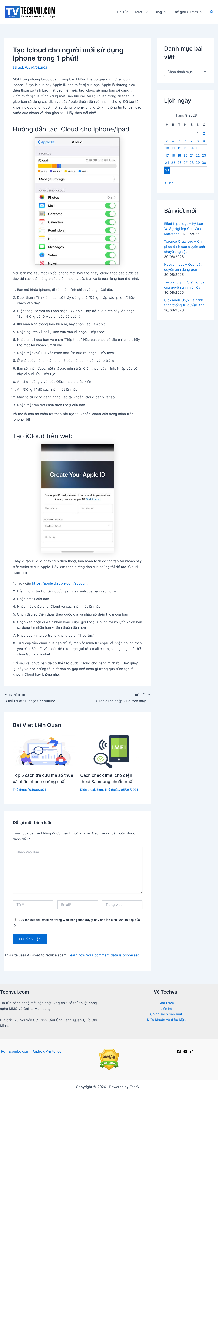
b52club (109, 1092)
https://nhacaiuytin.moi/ (68, 1115)
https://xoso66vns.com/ (21, 1266)
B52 (32, 1300)
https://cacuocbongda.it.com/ (79, 1283)
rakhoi (209, 1199)
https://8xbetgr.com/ (88, 1137)
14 (192, 148)
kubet (189, 1204)
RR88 (109, 1221)
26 (179, 163)
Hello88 (124, 1260)
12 (179, 148)
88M (32, 1227)
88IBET (96, 1277)
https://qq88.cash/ (71, 1131)
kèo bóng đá (43, 1098)
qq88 (45, 1204)
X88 (126, 1215)
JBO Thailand (166, 1126)
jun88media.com (101, 1260)
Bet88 (113, 1137)
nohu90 (60, 1165)
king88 (175, 1204)
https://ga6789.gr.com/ (194, 1159)
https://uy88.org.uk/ (57, 1232)
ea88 (166, 1137)
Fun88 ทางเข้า (13, 1199)
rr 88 (33, 1171)
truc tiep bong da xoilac (68, 1092)
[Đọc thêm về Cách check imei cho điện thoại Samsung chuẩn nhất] (111, 751)
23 (204, 155)
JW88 (66, 1277)
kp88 (46, 1137)
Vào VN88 (131, 1176)
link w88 (63, 1182)
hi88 (194, 1092)
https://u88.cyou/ (174, 1221)
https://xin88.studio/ (19, 1244)
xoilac (124, 1103)
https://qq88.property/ (154, 1159)
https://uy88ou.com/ (21, 1232)
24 (167, 163)
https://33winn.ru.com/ (35, 1288)
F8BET (186, 1103)
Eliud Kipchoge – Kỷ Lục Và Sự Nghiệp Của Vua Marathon (183, 228)
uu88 (133, 1171)
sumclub (112, 1283)
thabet (127, 1283)
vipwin (194, 1210)
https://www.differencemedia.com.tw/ (139, 1300)
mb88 (33, 1221)
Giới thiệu (166, 1003)
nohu (113, 1143)
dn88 (10, 1215)
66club (138, 1098)
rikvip (74, 1103)
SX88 (38, 1210)
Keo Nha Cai (156, 1294)
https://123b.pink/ (112, 1238)
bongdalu (142, 1316)
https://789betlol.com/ (34, 1131)
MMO (139, 12)
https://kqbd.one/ (32, 1115)
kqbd (43, 1126)
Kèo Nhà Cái (146, 1154)
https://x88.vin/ (89, 1232)
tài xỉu (56, 1126)
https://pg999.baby (159, 1092)
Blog (158, 12)
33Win (152, 1165)
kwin (120, 1244)
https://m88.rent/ (199, 1244)
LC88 (212, 1098)
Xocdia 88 (135, 1294)
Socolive (149, 1182)
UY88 (36, 1215)
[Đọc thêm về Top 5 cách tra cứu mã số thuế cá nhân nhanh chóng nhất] (44, 751)
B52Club (167, 1165)
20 (185, 155)
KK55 (50, 1154)
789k (6, 1283)
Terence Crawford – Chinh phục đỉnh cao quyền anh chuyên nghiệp (185, 246)
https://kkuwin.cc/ (180, 1249)
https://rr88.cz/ (51, 1227)
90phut (14, 1204)
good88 (29, 1255)
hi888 (101, 1300)
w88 (166, 1187)
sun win (201, 1103)
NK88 (88, 1143)
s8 (118, 1215)
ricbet (97, 1126)
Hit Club (7, 1249)
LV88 (106, 1159)
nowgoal (54, 1120)
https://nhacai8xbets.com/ (180, 1154)
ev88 (57, 1322)
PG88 (73, 1165)
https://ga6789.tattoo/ (147, 1238)
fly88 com (18, 1171)
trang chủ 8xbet (15, 1272)
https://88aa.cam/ (80, 1238)
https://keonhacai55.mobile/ (113, 1109)
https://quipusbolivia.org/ (69, 1244)
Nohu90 (175, 1305)
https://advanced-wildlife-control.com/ (70, 1255)
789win (171, 1199)
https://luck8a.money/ (88, 1272)
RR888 (127, 1159)
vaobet (198, 1165)
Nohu (54, 1316)
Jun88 (206, 1092)
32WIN (96, 1221)
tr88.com (48, 1294)
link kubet (188, 1126)
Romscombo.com (15, 1051)
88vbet (59, 1221)
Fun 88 (79, 1316)
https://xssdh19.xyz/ (29, 1311)
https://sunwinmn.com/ (158, 1171)
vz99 (57, 1204)
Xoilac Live (115, 1305)
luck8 (160, 1255)
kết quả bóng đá (138, 1249)
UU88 (45, 1171)
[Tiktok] (192, 1051)
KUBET (147, 1322)
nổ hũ (29, 1193)
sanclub (133, 1244)
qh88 (159, 1249)
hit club (185, 1272)
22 (198, 155)
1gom (111, 1187)
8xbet (128, 1154)
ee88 (66, 1249)
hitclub (164, 1120)
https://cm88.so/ (180, 1143)
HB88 (137, 1260)
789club (25, 1148)
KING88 (13, 1255)
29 (198, 163)
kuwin (149, 1305)
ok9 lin (62, 1098)
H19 (109, 1311)
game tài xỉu (114, 1294)
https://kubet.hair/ (168, 1244)
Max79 (207, 1187)
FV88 (181, 1210)
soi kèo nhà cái (55, 1187)
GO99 (184, 1199)
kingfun (76, 1300)
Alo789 (179, 1187)
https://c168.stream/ (136, 1143)
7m (193, 1098)
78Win (156, 1148)
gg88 (157, 1210)
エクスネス (194, 1283)
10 (167, 148)
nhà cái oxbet (29, 1182)
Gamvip (71, 1120)
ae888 (9, 1288)
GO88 (150, 1260)
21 (192, 155)
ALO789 (52, 1210)
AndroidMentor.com (49, 1051)
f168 (39, 1103)
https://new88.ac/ (44, 1249)
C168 (106, 1171)
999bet (98, 1244)
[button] (146, 11)
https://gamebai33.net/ (20, 1137)
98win (134, 1311)
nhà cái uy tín (14, 1300)
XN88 (53, 1311)
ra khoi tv (25, 1092)
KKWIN (82, 1221)
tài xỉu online (93, 1187)
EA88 (169, 1210)
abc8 (113, 1272)
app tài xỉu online (200, 1137)
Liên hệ (166, 1008)
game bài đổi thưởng (186, 1316)
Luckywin (61, 1137)
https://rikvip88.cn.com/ (140, 1227)
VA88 (198, 1272)
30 (204, 163)
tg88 (160, 1143)
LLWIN (204, 1126)
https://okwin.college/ (76, 1266)
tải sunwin (131, 1182)
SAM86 (103, 1266)
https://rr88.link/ (13, 1165)
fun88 (123, 1092)
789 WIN (96, 1311)
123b (6, 1143)
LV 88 (22, 1249)
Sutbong (38, 1272)
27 (186, 163)
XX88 (71, 1227)
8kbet (15, 1103)
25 (173, 163)
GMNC (11, 1148)
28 (191, 163)
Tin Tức (122, 12)
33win (116, 1204)
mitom (41, 1092)
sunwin (192, 1120)
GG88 (207, 1193)
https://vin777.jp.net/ (23, 1109)
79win (208, 1305)
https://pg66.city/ (27, 1143)
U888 (34, 1165)
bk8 (110, 1244)
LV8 (71, 1221)
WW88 (124, 1277)
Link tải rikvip (48, 1277)
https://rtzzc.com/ (103, 1227)
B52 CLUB (205, 1143)
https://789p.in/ (64, 1260)
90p (202, 1098)
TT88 (116, 1266)
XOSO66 (45, 1300)
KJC (16, 1283)
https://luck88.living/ (201, 1227)
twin (42, 1244)
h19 (124, 1255)
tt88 (40, 1193)
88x (142, 1131)
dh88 (62, 1193)
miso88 (130, 1266)
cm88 (51, 1305)
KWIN (160, 1322)
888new (71, 1322)
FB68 (95, 1092)
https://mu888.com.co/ (98, 1120)
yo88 (213, 1249)
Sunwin (123, 1126)
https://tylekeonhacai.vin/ (23, 1120)
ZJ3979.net (142, 1277)
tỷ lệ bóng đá (169, 1288)
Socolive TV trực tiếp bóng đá (178, 1277)
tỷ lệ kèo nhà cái (197, 1148)
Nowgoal (180, 1098)
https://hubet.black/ (89, 1249)
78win (182, 1092)
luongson (30, 1204)
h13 (61, 1305)
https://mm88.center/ (103, 1154)
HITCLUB (91, 1210)
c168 (179, 1283)
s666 (67, 1199)
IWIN (74, 1098)
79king (199, 1260)
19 (179, 155)
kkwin (66, 1316)
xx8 (65, 1272)
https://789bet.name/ (82, 1171)
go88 (136, 1092)
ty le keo (112, 1255)
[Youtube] (185, 1051)
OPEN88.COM (159, 1109)
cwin (202, 1249)
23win (97, 1322)
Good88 (113, 1176)
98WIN (107, 1210)
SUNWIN (115, 1249)
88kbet (144, 1266)
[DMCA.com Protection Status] (109, 1059)
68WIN (120, 1311)
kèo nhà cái (103, 1098)
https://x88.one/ (149, 1199)
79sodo (6, 1227)
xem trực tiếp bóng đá (85, 1305)
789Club (61, 1159)
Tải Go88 (80, 1109)
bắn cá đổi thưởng (21, 1126)
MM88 (101, 1143)
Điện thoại (87, 789)
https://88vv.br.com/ (183, 1131)
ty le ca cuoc (191, 1294)
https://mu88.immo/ (43, 1199)
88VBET (80, 1277)
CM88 (209, 1221)
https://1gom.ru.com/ (52, 1148)
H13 (86, 1294)
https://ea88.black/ (120, 1232)
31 (167, 170)
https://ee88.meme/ (72, 1215)
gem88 (69, 1126)
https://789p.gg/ (17, 1210)
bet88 (28, 1103)
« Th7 (168, 183)
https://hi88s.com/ (84, 1288)
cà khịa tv (186, 1255)
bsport (53, 1272)
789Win (120, 1171)
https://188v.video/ (153, 1232)
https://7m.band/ (143, 1115)
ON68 (21, 1221)
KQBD (62, 1154)
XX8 (140, 1204)
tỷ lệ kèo (123, 1098)
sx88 (122, 1187)
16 (204, 148)
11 (173, 148)
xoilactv (78, 1148)
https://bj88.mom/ (172, 1193)
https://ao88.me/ (134, 1272)
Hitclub (77, 1159)
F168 (140, 1120)
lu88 (50, 1193)
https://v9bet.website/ (191, 1109)
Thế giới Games (185, 12)
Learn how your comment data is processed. (104, 955)
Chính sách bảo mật (166, 1014)
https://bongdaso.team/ (179, 1115)
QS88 (147, 1176)
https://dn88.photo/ (184, 1238)
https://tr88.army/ (37, 1283)
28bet (196, 1221)
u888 (171, 1272)
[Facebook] (179, 1051)
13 (185, 148)
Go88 (211, 1165)
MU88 (33, 1294)
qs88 (39, 1154)
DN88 (162, 1311)
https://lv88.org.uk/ (187, 1232)
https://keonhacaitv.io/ (126, 1165)
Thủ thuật (20, 789)
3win (78, 1199)
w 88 (77, 1182)
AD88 (129, 1204)
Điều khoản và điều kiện (166, 1020)
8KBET (80, 1311)
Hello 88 (134, 1305)
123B (21, 1294)
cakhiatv (112, 1148)
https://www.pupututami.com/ (109, 1199)
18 (173, 155)
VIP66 (133, 1210)
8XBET (206, 1300)
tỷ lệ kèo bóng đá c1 (91, 1204)
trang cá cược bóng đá (139, 1137)
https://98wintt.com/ (17, 1277)
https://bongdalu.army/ (108, 1115)
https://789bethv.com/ (118, 1131)
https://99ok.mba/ (117, 1288)
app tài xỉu (172, 1148)
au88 (149, 1255)
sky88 (86, 1098)
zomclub (143, 1283)
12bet (9, 1092)
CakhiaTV (167, 1182)
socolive (95, 1148)
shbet (126, 1148)
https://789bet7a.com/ (102, 1182)
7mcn (210, 1316)
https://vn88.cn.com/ (161, 1103)
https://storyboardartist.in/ (121, 1193)
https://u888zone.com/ (84, 1176)
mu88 (92, 1316)
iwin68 (74, 1193)
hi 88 (166, 1098)
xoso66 (148, 1311)
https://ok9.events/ (16, 1154)
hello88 (50, 1266)
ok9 (151, 1131)
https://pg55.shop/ (47, 1238)
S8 (79, 1210)
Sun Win (157, 1272)
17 (167, 155)
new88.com (12, 1193)
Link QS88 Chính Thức (62, 1143)
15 (197, 148)
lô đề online (162, 1283)
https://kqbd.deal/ (15, 1098)
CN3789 (140, 1148)
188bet (153, 1098)
